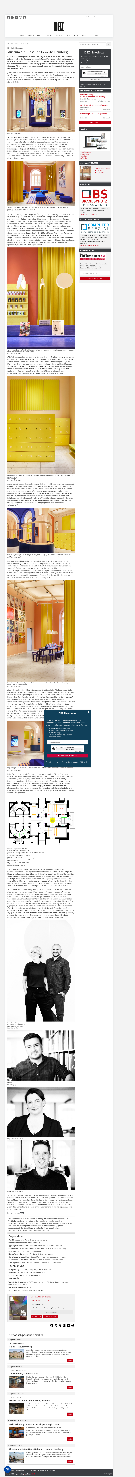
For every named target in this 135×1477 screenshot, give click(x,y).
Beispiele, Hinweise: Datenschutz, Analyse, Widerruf (66, 762)
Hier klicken (70, 749)
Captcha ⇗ (78, 751)
